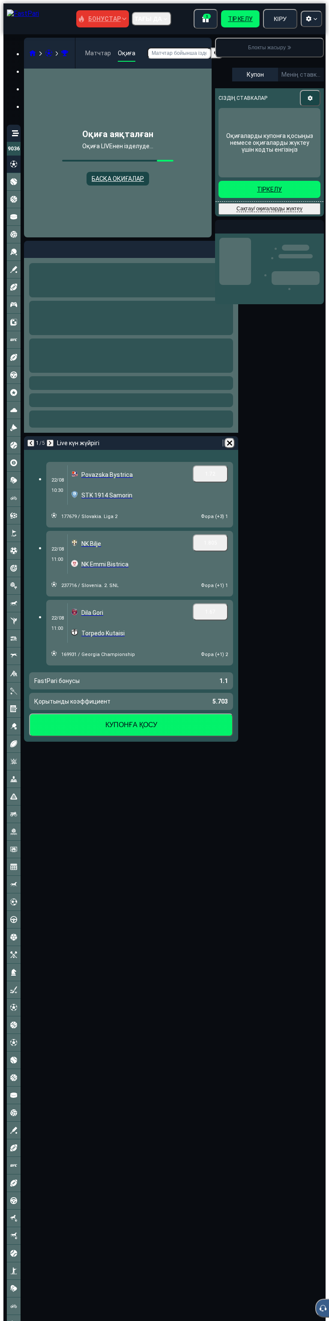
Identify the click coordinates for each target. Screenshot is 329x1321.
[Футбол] (49, 53)
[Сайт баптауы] (311, 19)
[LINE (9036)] (32, 53)
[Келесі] (53, 247)
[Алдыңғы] (30, 247)
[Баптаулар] (310, 98)
